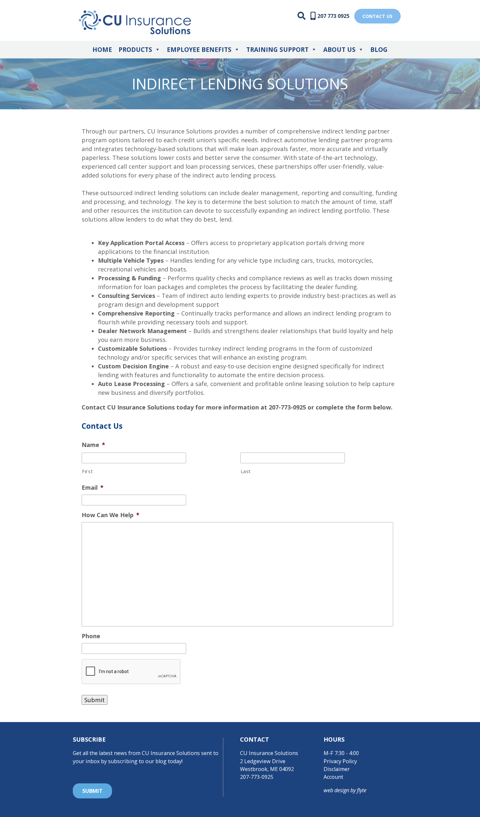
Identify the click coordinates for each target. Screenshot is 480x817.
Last (246, 471)
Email (93, 487)
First (87, 471)
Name (93, 445)
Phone (91, 636)
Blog (379, 49)
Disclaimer (337, 769)
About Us (339, 49)
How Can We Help (110, 515)
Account (333, 776)
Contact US (377, 16)
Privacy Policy (340, 761)
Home (102, 49)
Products (135, 49)
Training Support (277, 49)
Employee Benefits (199, 49)
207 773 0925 (333, 16)
